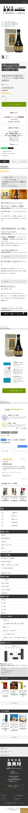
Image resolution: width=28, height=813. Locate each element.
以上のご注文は (14, 117)
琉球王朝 (3, 535)
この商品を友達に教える (7, 151)
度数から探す (7, 26)
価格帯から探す (7, 25)
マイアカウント (4, 798)
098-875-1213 (6, 672)
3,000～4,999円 (5, 583)
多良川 (2, 548)
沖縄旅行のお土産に (15, 24)
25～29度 (3, 603)
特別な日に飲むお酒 (6, 561)
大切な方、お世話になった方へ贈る (10, 564)
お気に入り (6, 84)
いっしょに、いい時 (6, 551)
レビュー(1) (23, 161)
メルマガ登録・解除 (18, 795)
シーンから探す (7, 24)
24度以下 (3, 599)
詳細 (5, 161)
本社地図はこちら (13, 781)
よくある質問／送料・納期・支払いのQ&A (13, 623)
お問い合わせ (17, 798)
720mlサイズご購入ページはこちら (13, 314)
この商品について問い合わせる (8, 153)
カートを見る (3, 795)
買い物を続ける (5, 155)
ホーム (3, 21)
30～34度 (12, 26)
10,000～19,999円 (5, 589)
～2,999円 (13, 25)
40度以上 (3, 613)
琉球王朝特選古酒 (15, 64)
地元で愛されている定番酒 (7, 558)
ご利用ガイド (6, 620)
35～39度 (3, 609)
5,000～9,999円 (5, 586)
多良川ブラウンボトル (6, 544)
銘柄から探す (7, 64)
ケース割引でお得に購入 (7, 568)
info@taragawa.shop (9, 670)
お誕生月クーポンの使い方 (9, 630)
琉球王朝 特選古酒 (11, 21)
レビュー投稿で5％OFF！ (9, 634)
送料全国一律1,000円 (14, 121)
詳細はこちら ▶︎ (14, 139)
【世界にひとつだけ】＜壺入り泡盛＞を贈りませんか (14, 638)
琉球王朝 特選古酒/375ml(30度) (13, 472)
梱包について (6, 627)
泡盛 (6, 21)
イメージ (14, 161)
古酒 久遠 (3, 541)
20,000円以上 (4, 593)
